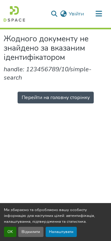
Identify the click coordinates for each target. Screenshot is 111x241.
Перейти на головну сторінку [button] (56, 97)
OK (10, 232)
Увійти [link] (76, 13)
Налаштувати (61, 232)
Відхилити (31, 232)
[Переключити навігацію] (98, 14)
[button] (14, 14)
